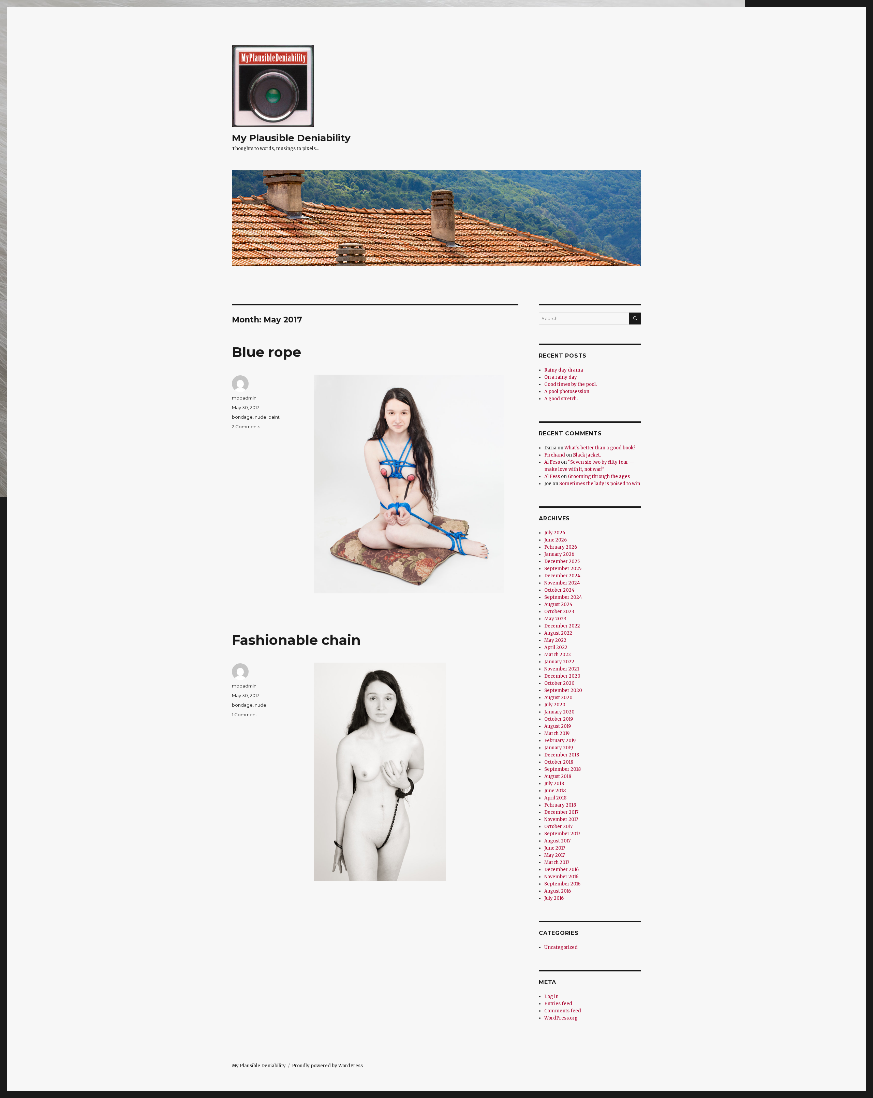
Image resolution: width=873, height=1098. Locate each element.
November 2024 (562, 583)
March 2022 (557, 655)
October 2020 (559, 683)
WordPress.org (561, 1018)
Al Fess (552, 462)
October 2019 (558, 719)
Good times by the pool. (570, 384)
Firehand (554, 455)
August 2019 (557, 726)
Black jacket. (587, 455)
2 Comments (246, 426)
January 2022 (559, 662)
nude (260, 417)
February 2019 (560, 740)
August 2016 (557, 891)
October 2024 (559, 590)
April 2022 (555, 647)
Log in (551, 996)
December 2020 (562, 676)
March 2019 (556, 733)
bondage (242, 417)
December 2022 (562, 626)
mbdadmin (244, 398)
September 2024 (563, 597)
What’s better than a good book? (600, 448)
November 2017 (561, 819)
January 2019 (558, 748)
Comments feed (562, 1011)
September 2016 (562, 884)
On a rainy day (560, 377)
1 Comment (244, 714)
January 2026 (559, 554)
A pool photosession (566, 391)
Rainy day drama (563, 370)
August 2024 (558, 604)
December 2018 (561, 755)
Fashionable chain (296, 640)
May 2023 (555, 619)
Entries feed (558, 1004)
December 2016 (561, 869)
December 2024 (562, 576)
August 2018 (557, 776)
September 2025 (562, 569)
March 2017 (556, 862)
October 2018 (558, 762)
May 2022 (555, 640)
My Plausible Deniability (291, 138)
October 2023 (559, 612)
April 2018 (555, 798)
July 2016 (554, 898)
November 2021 (561, 669)
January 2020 (559, 712)
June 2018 (555, 791)
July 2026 (554, 533)
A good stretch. (561, 399)
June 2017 (554, 848)
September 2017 (562, 834)
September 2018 (562, 769)
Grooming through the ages (599, 476)
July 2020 (554, 705)
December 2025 (562, 561)
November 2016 (561, 877)
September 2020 (563, 690)
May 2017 (554, 855)
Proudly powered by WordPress (327, 1066)
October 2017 (558, 826)
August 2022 (558, 633)
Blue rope (266, 352)
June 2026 (555, 540)
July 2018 (554, 783)
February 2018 (560, 805)
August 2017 (557, 841)
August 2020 (558, 697)
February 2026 (560, 547)
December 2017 (561, 812)
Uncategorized (561, 947)
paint (274, 417)
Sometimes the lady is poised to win (599, 484)
